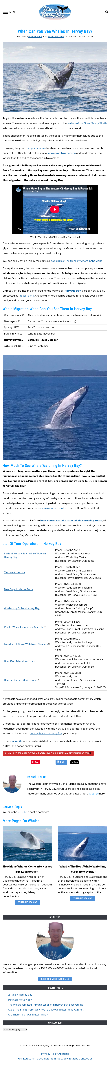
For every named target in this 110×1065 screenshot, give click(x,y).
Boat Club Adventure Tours (19, 661)
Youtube (73, 1058)
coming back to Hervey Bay (46, 733)
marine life (16, 741)
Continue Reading (27, 902)
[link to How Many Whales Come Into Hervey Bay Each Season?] (27, 843)
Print (61, 762)
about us (94, 793)
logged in (22, 812)
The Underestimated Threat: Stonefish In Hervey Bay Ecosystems (45, 1004)
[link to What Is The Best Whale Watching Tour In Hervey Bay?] (82, 843)
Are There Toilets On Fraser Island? (28, 1014)
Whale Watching (56, 36)
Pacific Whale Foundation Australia (23, 627)
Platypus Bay (72, 290)
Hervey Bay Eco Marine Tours (20, 680)
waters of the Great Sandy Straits (87, 123)
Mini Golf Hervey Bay (20, 999)
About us (63, 1053)
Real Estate (24, 1058)
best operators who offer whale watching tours (71, 520)
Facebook (62, 1058)
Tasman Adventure (14, 572)
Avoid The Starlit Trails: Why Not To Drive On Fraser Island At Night (46, 1009)
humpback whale (36, 148)
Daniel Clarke (35, 36)
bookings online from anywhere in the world (76, 260)
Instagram (49, 1058)
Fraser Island (26, 295)
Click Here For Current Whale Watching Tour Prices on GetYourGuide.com (47, 753)
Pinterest (37, 1058)
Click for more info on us (55, 979)
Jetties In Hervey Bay (20, 994)
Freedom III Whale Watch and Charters (26, 644)
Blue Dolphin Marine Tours (18, 589)
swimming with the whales (53, 508)
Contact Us (86, 1058)
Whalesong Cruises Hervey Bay (22, 608)
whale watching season (62, 153)
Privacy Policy (49, 1053)
